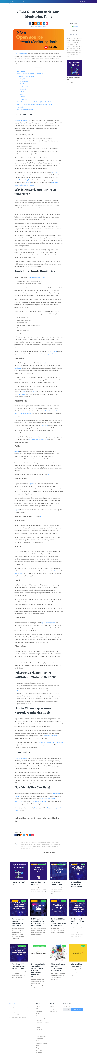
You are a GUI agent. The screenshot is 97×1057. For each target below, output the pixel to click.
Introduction (21, 71)
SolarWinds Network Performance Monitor (30, 691)
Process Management (41, 1036)
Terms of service (53, 1011)
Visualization (39, 1025)
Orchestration (39, 1020)
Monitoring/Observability (42, 1022)
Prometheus (24, 81)
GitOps (37, 1048)
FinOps (83, 864)
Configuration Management (39, 1033)
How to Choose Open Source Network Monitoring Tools (34, 104)
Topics (84, 4)
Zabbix (22, 84)
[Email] (33, 23)
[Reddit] (41, 23)
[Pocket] (47, 23)
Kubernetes (76, 4)
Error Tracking (39, 1038)
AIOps (64, 946)
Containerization (40, 1015)
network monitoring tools (37, 277)
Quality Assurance (40, 1041)
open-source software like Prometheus (51, 742)
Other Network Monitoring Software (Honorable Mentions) (35, 102)
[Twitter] (38, 23)
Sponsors (12, 1)
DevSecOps (39, 1029)
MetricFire (24, 840)
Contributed (34, 864)
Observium (23, 99)
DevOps (69, 4)
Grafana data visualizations (39, 801)
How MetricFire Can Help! (25, 109)
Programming (39, 1052)
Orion (33, 293)
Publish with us (77, 1009)
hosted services (38, 745)
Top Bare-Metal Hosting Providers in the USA (77, 921)
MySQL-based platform (48, 622)
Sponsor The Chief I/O (73, 78)
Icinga (22, 91)
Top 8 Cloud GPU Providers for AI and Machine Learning (19, 966)
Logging (38, 1027)
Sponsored (24, 864)
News (62, 4)
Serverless (38, 1013)
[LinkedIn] (44, 23)
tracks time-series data (48, 363)
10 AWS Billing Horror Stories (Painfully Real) (76, 884)
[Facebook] (30, 23)
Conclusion (20, 107)
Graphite (23, 79)
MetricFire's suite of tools (51, 735)
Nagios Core (24, 86)
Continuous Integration (41, 1043)
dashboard (17, 368)
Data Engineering (40, 1050)
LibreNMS (23, 97)
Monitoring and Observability (39, 26)
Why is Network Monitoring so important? (30, 73)
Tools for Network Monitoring (26, 76)
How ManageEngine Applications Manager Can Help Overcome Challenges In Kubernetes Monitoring (38, 970)
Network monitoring (20, 53)
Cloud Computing (42, 864)
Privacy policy (53, 1009)
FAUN (23, 1)
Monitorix (23, 89)
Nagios (31, 483)
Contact (17, 1)
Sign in (67, 1009)
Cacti (21, 94)
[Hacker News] (35, 23)
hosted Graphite (45, 799)
